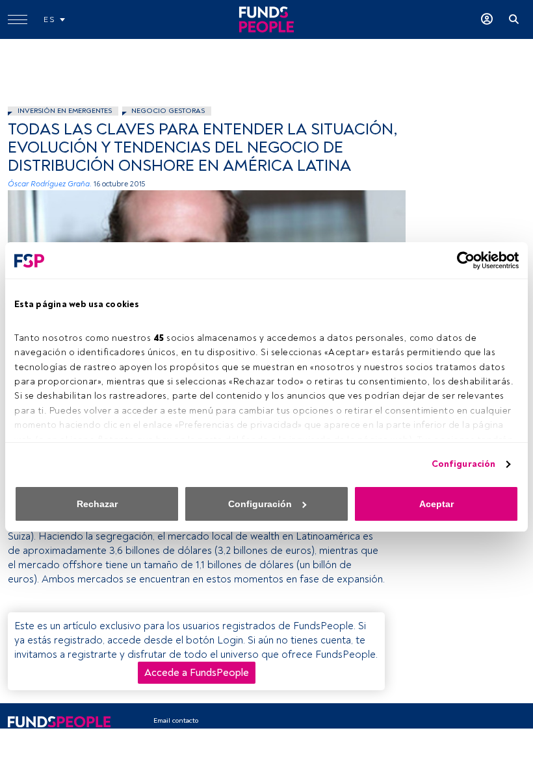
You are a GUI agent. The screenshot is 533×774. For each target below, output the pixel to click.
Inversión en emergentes (65, 110)
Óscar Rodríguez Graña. (50, 184)
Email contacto (175, 720)
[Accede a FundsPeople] (487, 19)
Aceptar (436, 504)
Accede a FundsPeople (196, 672)
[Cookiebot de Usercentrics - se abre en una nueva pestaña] (462, 260)
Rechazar (97, 504)
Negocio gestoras (168, 110)
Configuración (463, 463)
